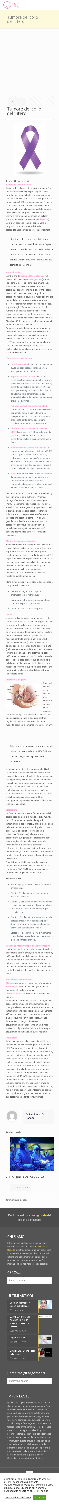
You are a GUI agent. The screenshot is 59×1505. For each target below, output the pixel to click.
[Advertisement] (29, 60)
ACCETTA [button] (39, 1497)
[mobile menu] (54, 5)
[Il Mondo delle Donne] (11, 5)
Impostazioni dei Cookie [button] (18, 1497)
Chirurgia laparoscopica (24, 1176)
